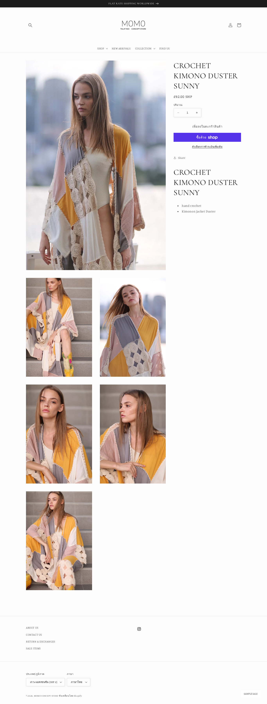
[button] (30, 25)
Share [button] (181, 157)
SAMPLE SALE (251, 693)
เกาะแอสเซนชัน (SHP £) (43, 681)
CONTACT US (34, 634)
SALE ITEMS (33, 648)
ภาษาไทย (76, 681)
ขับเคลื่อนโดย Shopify (70, 695)
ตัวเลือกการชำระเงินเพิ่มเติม (207, 146)
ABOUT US (32, 627)
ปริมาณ (178, 104)
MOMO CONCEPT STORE (46, 695)
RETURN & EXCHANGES (40, 641)
